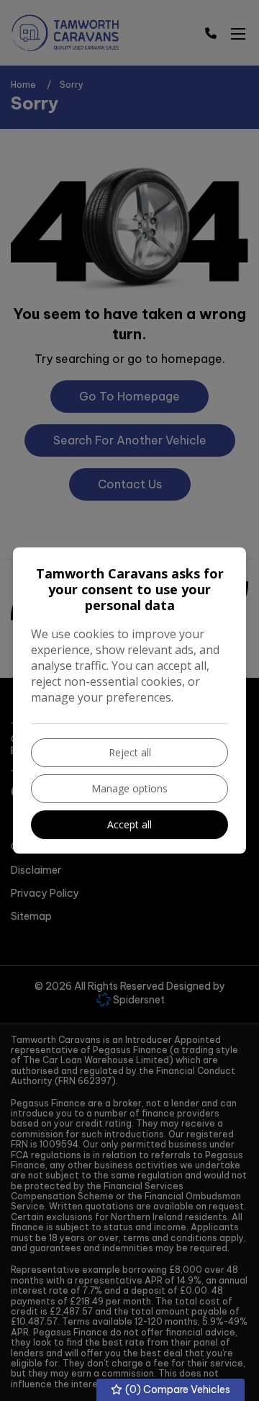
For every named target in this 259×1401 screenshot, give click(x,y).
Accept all (129, 824)
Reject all (130, 752)
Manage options (129, 788)
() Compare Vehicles (176, 1389)
